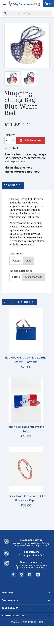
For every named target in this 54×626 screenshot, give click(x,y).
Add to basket (30, 140)
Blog (34, 3)
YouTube (29, 574)
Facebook (13, 574)
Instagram (38, 574)
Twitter (21, 574)
